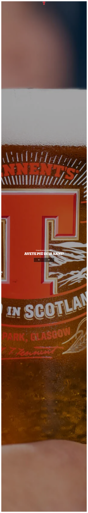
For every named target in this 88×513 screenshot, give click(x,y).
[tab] (39, 260)
